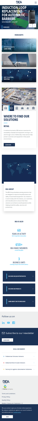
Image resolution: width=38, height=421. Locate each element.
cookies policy (17, 412)
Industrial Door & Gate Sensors (15, 363)
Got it (7, 417)
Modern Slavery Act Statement (11, 403)
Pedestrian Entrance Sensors (15, 356)
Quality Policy (6, 400)
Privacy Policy (6, 397)
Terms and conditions (8, 393)
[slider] (19, 17)
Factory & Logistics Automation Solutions (19, 369)
